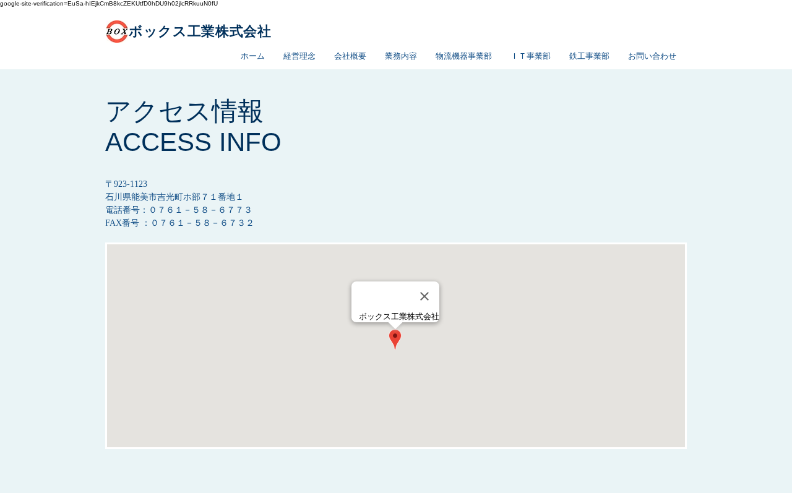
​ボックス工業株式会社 (200, 31)
